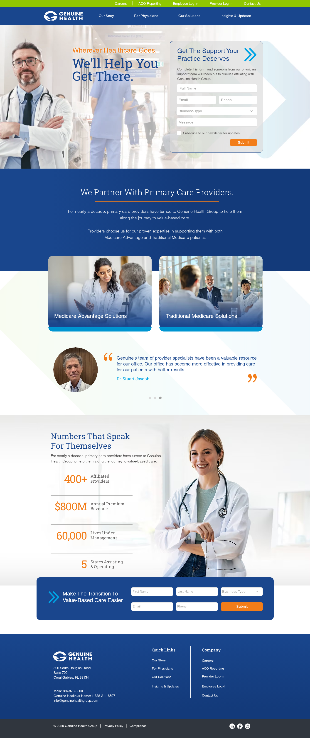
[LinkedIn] (232, 726)
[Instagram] (247, 726)
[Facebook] (240, 726)
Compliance (138, 726)
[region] (100, 293)
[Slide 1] (150, 398)
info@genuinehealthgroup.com (76, 700)
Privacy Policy (114, 726)
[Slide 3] (160, 398)
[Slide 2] (155, 398)
